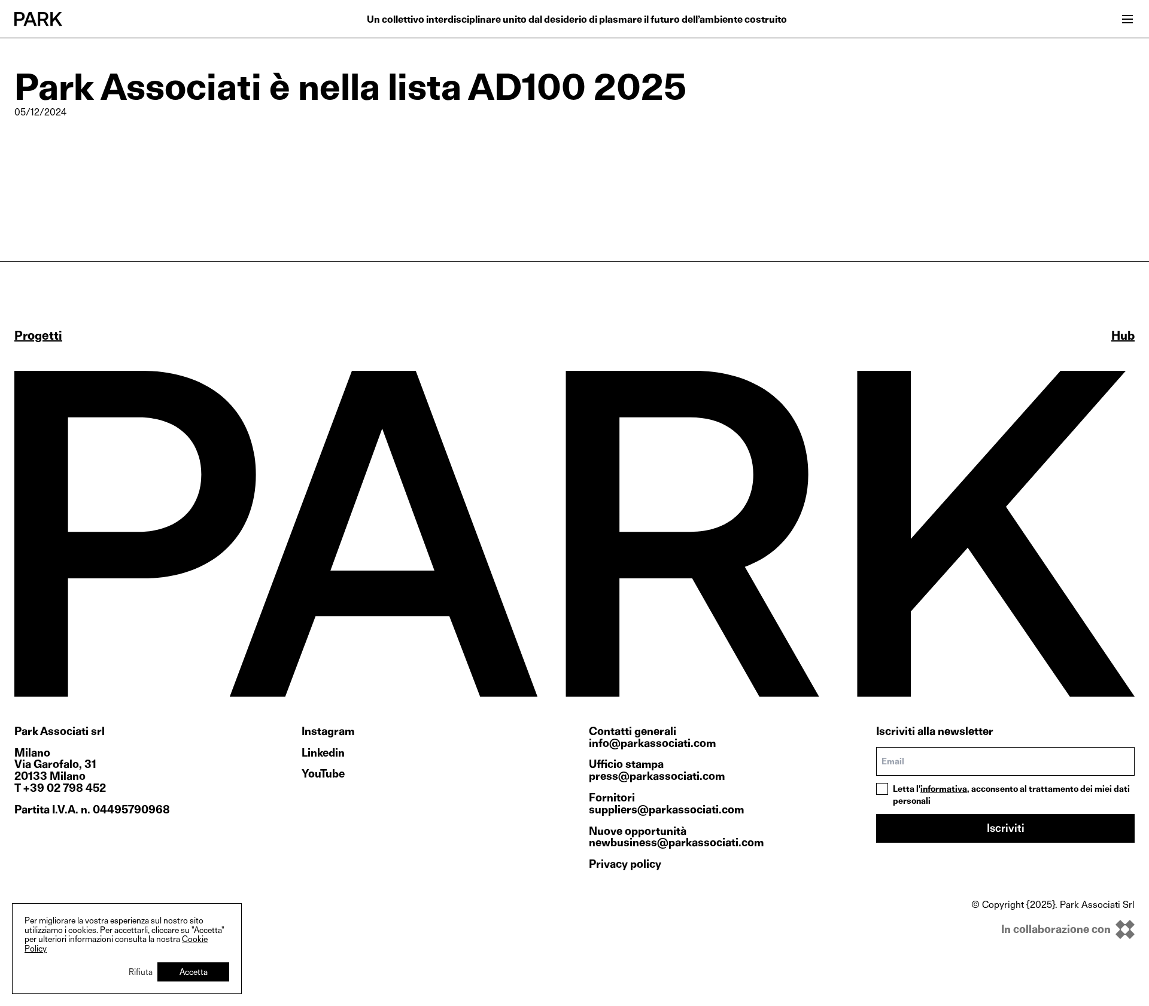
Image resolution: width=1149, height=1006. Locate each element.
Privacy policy (625, 864)
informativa (943, 789)
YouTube (323, 774)
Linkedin (323, 753)
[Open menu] (1127, 19)
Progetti (38, 335)
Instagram (328, 731)
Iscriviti (1006, 828)
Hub (1123, 335)
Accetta (194, 972)
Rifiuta (141, 972)
